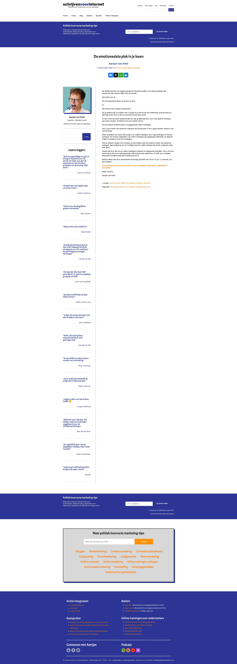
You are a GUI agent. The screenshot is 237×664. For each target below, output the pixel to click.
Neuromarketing (149, 556)
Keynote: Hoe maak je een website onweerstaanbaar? (89, 631)
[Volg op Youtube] (78, 650)
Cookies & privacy (128, 660)
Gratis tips (73, 608)
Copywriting (86, 556)
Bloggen (80, 551)
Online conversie (90, 562)
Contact (171, 5)
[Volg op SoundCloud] (133, 650)
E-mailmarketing (106, 556)
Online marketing (113, 562)
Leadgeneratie (128, 556)
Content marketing (121, 551)
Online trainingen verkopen (128, 68)
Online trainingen (111, 15)
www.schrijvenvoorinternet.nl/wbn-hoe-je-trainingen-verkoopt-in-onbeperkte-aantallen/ (135, 166)
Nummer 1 (129, 605)
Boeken (89, 15)
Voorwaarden (116, 660)
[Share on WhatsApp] (120, 75)
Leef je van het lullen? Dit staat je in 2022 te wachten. (130, 183)
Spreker (99, 15)
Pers (156, 5)
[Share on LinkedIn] (126, 75)
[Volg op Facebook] (73, 650)
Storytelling (121, 567)
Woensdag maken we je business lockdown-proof (129, 187)
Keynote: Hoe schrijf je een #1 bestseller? (84, 634)
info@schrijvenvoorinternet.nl (164, 660)
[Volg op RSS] (128, 650)
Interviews (163, 5)
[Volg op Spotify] (123, 650)
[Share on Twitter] (115, 75)
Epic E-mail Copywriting (133, 628)
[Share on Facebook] (110, 75)
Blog (81, 15)
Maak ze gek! (129, 608)
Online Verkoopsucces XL (134, 634)
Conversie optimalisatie (149, 551)
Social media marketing (97, 567)
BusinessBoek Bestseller (133, 631)
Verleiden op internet (132, 611)
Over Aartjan (149, 5)
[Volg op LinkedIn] (68, 650)
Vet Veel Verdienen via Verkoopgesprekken (140, 622)
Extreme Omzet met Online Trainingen (138, 625)
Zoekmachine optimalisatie (121, 572)
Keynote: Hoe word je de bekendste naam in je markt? (89, 622)
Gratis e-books (75, 611)
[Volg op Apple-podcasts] (138, 650)
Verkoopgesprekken (143, 567)
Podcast (139, 5)
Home (65, 15)
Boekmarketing (97, 551)
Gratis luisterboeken (77, 605)
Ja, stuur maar (162, 31)
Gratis (73, 15)
